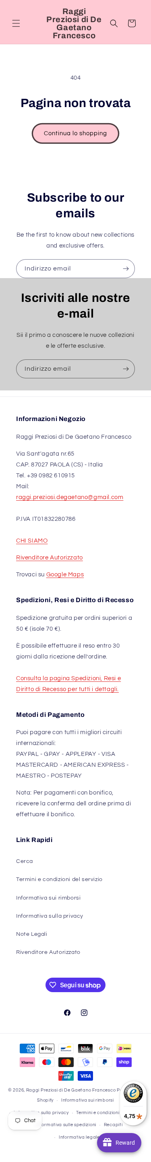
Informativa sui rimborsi (48, 898)
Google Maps (65, 575)
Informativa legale (79, 1137)
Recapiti (113, 1125)
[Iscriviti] (125, 268)
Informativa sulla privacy (49, 916)
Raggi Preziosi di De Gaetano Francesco (71, 1090)
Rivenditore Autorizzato (49, 558)
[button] (16, 23)
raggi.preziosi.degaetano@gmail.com (69, 497)
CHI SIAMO (32, 541)
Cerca (24, 861)
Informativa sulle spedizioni (66, 1125)
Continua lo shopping (75, 133)
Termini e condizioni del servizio (59, 879)
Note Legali (32, 934)
